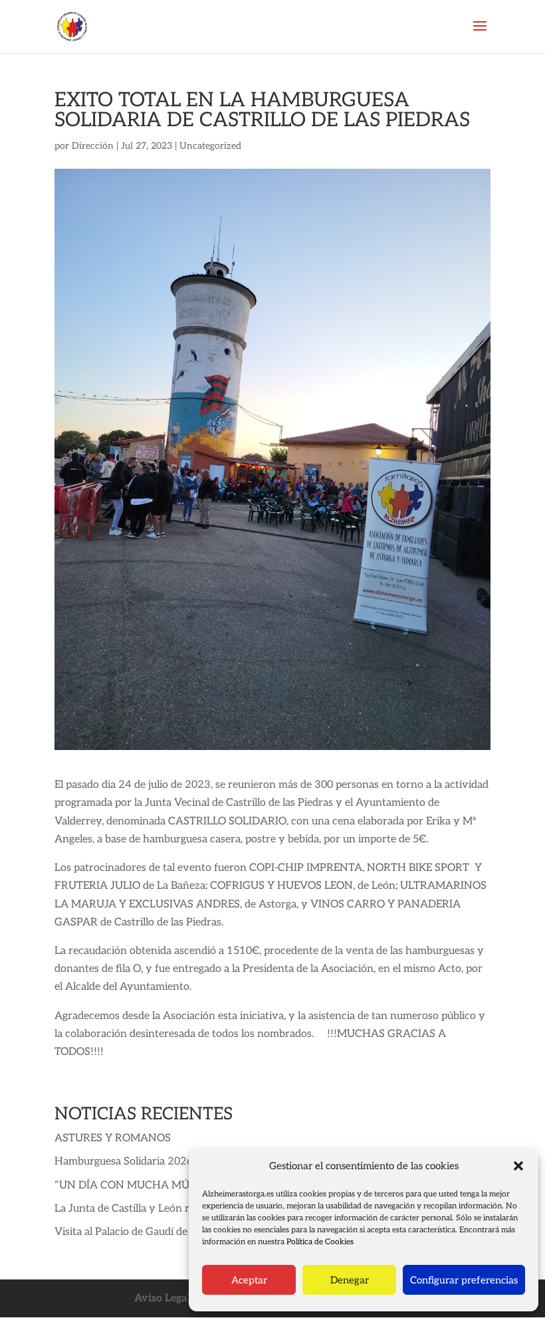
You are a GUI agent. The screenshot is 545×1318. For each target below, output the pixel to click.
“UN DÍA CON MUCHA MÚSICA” (136, 1185)
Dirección (93, 145)
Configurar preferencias (464, 1280)
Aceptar (249, 1280)
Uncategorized (210, 145)
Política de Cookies (320, 1242)
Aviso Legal (162, 1298)
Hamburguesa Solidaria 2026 (123, 1161)
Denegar (349, 1280)
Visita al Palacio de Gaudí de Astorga (141, 1232)
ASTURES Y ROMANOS (112, 1138)
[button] (518, 1166)
